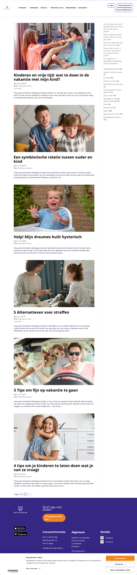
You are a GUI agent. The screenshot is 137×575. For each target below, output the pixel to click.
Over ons (43, 8)
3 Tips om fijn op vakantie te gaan (46, 390)
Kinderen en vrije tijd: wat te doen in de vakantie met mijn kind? (51, 77)
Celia (18, 83)
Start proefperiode (123, 10)
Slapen (106, 111)
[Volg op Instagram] (102, 537)
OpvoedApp (22, 8)
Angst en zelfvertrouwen (112, 72)
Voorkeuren (119, 564)
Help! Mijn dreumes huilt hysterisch (48, 236)
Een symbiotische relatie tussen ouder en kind (53, 159)
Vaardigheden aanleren (112, 117)
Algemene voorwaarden (81, 538)
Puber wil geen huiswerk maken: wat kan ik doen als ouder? (112, 37)
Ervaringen (34, 8)
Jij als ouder (18, 88)
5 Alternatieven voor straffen (41, 312)
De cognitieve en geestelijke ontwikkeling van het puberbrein (112, 61)
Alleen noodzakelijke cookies (120, 570)
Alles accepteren (120, 558)
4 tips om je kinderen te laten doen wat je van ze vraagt (53, 467)
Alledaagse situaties (24, 86)
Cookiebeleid (77, 544)
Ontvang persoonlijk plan (53, 517)
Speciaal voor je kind (111, 114)
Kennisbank (82, 8)
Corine (19, 241)
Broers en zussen (109, 81)
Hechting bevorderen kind (113, 84)
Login (111, 5)
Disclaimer (75, 546)
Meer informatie (32, 568)
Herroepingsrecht (78, 551)
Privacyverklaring (78, 541)
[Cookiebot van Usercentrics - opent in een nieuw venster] (13, 571)
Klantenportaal (125, 5)
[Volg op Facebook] (102, 541)
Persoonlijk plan (57, 8)
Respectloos (108, 108)
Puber (105, 104)
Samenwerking (70, 8)
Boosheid (106, 78)
